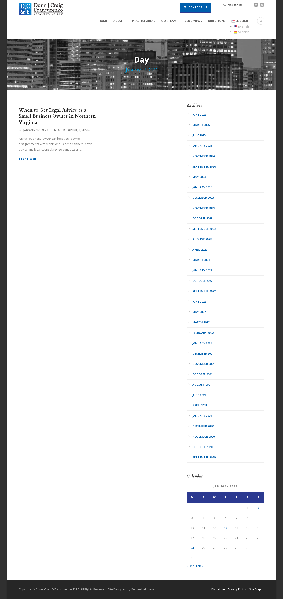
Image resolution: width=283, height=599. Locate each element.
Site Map (255, 589)
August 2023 (202, 239)
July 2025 (199, 135)
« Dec (190, 566)
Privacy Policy (237, 589)
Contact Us (197, 7)
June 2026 (199, 114)
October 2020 (202, 447)
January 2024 (202, 187)
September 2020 (204, 457)
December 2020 (203, 426)
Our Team (168, 21)
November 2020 (203, 437)
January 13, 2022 (35, 130)
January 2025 (202, 146)
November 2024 (203, 156)
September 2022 (204, 291)
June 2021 (199, 395)
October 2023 (202, 218)
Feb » (199, 566)
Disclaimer (218, 589)
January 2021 (202, 416)
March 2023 (201, 260)
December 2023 (203, 198)
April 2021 (199, 405)
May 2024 (199, 177)
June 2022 (199, 301)
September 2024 (204, 166)
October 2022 (202, 281)
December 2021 (203, 353)
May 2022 (199, 312)
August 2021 (202, 385)
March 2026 (201, 125)
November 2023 (203, 208)
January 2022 (202, 343)
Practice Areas (143, 21)
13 (225, 528)
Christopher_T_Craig (74, 130)
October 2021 (202, 374)
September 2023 (204, 229)
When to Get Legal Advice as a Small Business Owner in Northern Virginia (57, 116)
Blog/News (193, 21)
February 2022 (203, 333)
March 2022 (201, 322)
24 (192, 548)
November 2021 (203, 364)
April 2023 (199, 250)
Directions (217, 21)
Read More (27, 159)
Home (103, 21)
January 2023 (202, 270)
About (118, 21)
